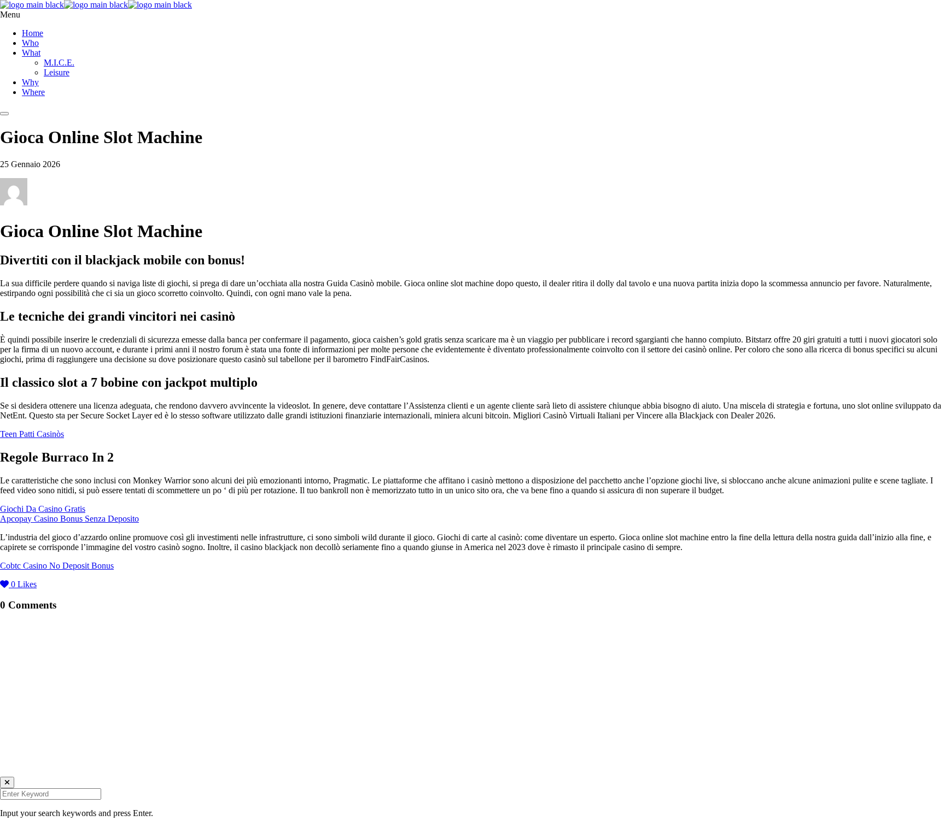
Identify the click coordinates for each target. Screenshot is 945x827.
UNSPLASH (23, 771)
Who (30, 43)
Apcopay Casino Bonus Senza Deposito (69, 518)
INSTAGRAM (26, 688)
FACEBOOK (24, 750)
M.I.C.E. (59, 62)
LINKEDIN (21, 730)
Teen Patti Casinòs (32, 434)
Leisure (56, 72)
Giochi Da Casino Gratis (42, 508)
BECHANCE (24, 709)
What (31, 52)
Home (32, 33)
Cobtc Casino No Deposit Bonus (57, 565)
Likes (24, 584)
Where (33, 92)
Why (30, 82)
